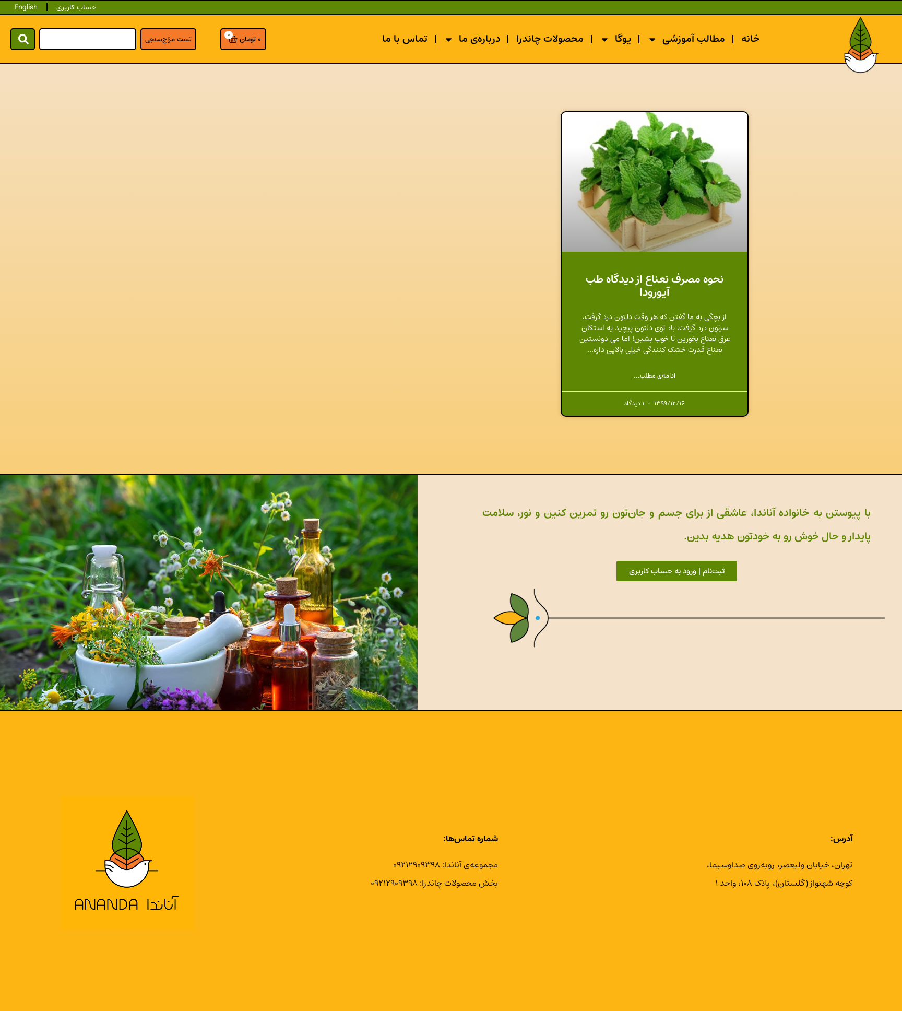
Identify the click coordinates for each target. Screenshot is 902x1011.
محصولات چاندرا (550, 39)
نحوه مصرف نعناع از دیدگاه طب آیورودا (654, 285)
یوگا (623, 39)
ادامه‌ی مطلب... (654, 376)
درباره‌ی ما (479, 39)
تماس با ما (405, 39)
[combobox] (87, 39)
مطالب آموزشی (693, 39)
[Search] (22, 39)
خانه (750, 39)
